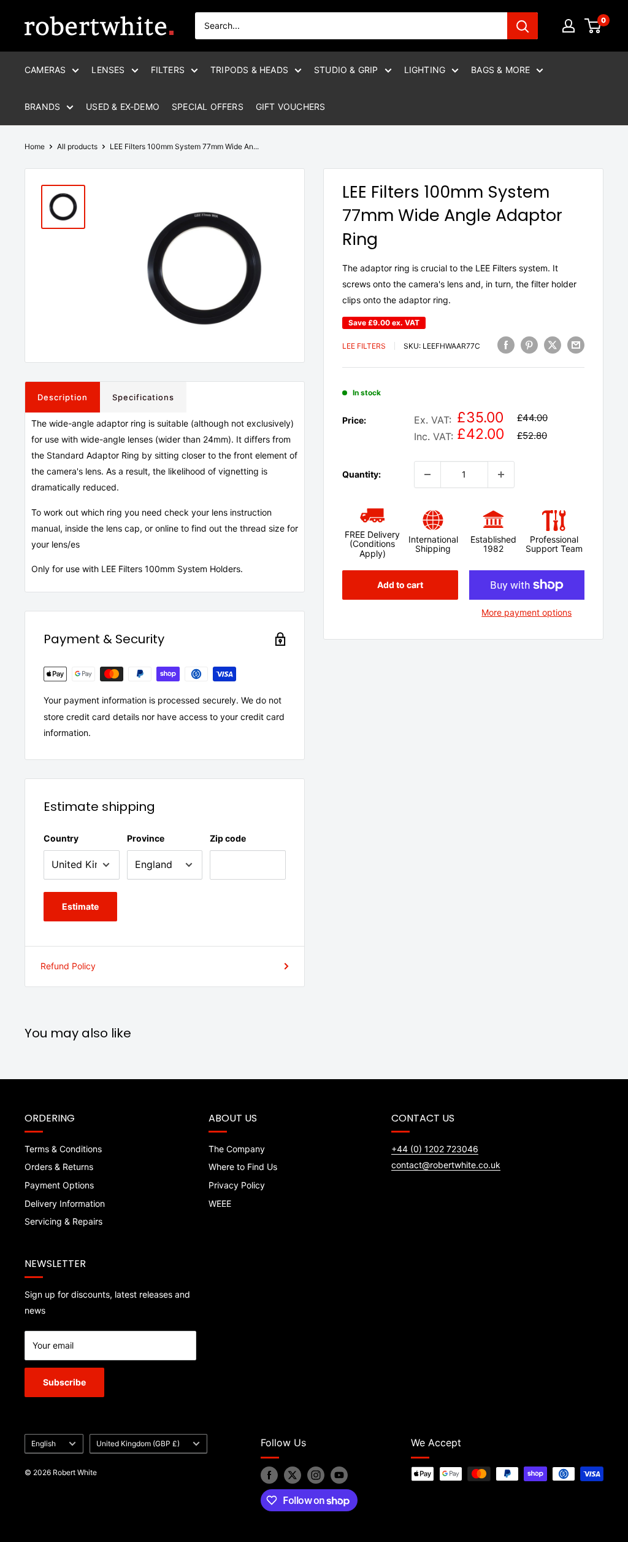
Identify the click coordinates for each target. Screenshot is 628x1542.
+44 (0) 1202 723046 (434, 1149)
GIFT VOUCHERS (291, 106)
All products (77, 146)
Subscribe (64, 1382)
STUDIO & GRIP (346, 69)
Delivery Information (65, 1203)
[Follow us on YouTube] (339, 1475)
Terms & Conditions (63, 1149)
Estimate (80, 906)
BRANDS (42, 106)
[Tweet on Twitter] (552, 344)
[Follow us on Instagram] (315, 1475)
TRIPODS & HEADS (249, 69)
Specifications (143, 397)
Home (35, 146)
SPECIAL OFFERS (207, 106)
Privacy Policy (237, 1185)
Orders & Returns (59, 1166)
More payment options (526, 612)
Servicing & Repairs (63, 1221)
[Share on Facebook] (506, 344)
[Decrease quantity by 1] (427, 474)
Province (145, 838)
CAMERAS (45, 69)
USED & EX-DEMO (122, 106)
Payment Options (59, 1185)
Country (61, 838)
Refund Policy (68, 966)
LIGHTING (425, 69)
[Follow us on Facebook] (269, 1475)
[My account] (568, 26)
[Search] (522, 25)
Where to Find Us (243, 1166)
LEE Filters (364, 346)
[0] (593, 25)
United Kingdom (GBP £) (138, 1443)
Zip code (228, 838)
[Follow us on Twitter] (292, 1475)
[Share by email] (575, 344)
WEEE (220, 1203)
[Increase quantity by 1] (501, 474)
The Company (237, 1149)
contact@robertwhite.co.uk (445, 1165)
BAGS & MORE (500, 69)
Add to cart (400, 584)
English (43, 1443)
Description (62, 397)
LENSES (107, 69)
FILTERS (168, 69)
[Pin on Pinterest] (529, 344)
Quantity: (361, 474)
